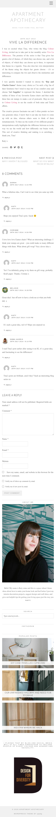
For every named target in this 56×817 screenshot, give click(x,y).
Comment (7, 410)
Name (5, 438)
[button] (52, 3)
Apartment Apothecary (31, 809)
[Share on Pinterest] (19, 147)
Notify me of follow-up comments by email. (20, 481)
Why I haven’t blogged (15, 159)
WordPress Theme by (28, 814)
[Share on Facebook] (11, 147)
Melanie (14, 288)
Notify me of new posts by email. (16, 486)
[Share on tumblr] (22, 147)
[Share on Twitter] (15, 147)
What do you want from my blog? (43, 161)
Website (5, 461)
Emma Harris (16, 339)
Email (5, 450)
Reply (7, 198)
